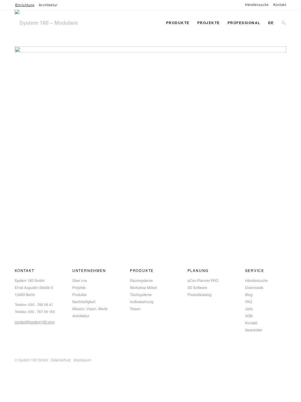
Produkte (79, 294)
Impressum (82, 359)
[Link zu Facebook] (237, 358)
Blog (248, 294)
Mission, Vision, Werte (90, 308)
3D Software (197, 287)
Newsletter (253, 329)
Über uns (79, 280)
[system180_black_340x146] (54, 22)
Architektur (48, 4)
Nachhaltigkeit (83, 301)
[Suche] (283, 22)
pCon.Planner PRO (203, 280)
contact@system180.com (35, 321)
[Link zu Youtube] (281, 358)
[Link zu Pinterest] (273, 358)
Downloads (254, 287)
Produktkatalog (200, 294)
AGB (248, 315)
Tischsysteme (141, 294)
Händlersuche (257, 4)
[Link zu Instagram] (246, 358)
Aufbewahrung (141, 301)
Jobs (249, 308)
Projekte (79, 287)
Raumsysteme (141, 280)
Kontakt (279, 4)
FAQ (248, 301)
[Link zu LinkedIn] (255, 358)
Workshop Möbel (143, 287)
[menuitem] (257, 4)
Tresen (135, 308)
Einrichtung (24, 4)
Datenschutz (61, 359)
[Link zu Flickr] (264, 358)
